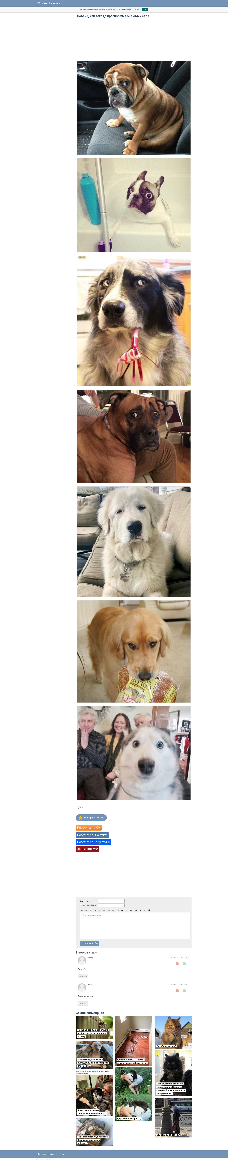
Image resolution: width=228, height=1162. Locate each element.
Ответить (83, 976)
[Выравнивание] (144, 910)
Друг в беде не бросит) (129, 1118)
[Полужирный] (91, 910)
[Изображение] (122, 910)
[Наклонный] (95, 910)
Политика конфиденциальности (51, 1154)
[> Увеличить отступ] (118, 910)
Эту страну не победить (169, 1135)
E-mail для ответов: (88, 905)
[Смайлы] (149, 910)
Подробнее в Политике (130, 9)
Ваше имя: (84, 901)
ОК (145, 9)
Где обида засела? (166, 1046)
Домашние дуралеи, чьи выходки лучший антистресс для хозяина (93, 1062)
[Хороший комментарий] (184, 963)
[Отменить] (82, 910)
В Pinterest (90, 849)
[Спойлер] (140, 910)
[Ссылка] (136, 910)
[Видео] (127, 910)
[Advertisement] (54, 47)
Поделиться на (93, 842)
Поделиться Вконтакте (92, 835)
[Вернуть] (86, 910)
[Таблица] (131, 910)
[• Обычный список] (104, 910)
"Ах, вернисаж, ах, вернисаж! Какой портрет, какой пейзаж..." (93, 1140)
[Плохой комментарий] (177, 963)
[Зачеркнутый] (100, 910)
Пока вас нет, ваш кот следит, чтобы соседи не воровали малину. (93, 1033)
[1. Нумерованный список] (109, 910)
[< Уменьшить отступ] (113, 910)
